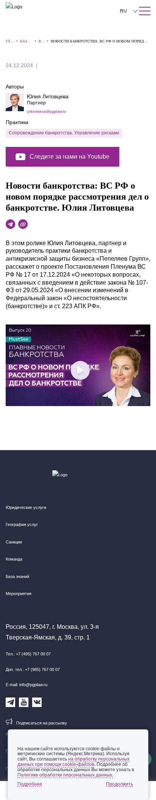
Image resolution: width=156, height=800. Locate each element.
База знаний (17, 576)
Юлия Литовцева (48, 96)
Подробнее (29, 784)
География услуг (22, 524)
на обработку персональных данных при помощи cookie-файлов (73, 761)
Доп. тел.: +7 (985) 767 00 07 (33, 669)
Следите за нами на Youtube (69, 156)
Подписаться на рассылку (41, 723)
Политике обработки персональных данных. (65, 775)
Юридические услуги (26, 507)
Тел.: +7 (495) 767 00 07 (28, 654)
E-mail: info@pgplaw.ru (26, 684)
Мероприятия (18, 593)
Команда (14, 559)
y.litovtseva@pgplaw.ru (46, 111)
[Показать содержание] (144, 11)
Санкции (14, 542)
